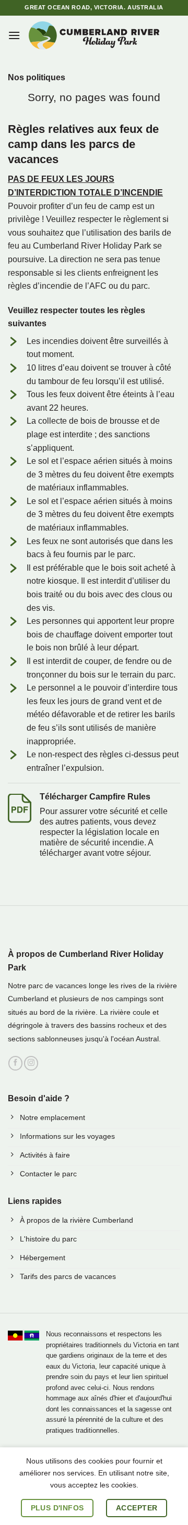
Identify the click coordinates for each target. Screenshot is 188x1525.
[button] (14, 35)
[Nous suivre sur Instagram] (31, 1063)
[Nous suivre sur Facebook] (15, 1063)
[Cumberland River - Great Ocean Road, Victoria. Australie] (94, 35)
